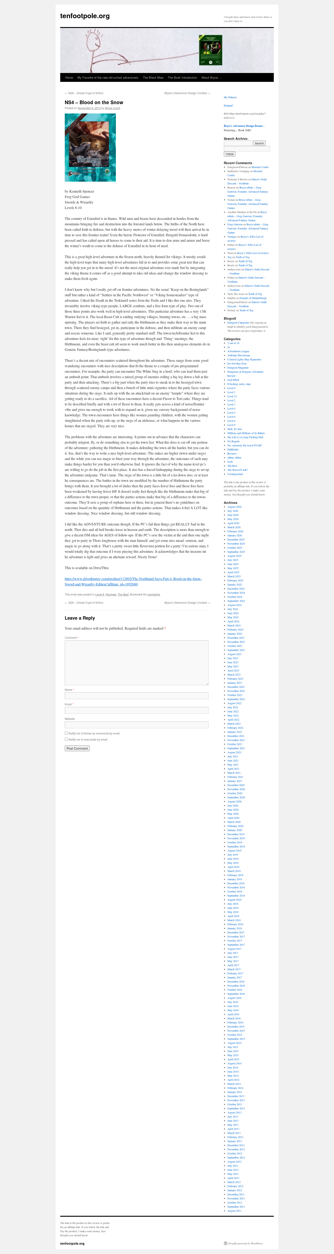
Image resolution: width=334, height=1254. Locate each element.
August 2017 (234, 948)
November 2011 (236, 1198)
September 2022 (236, 699)
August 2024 (234, 605)
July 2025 (232, 560)
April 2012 (233, 1178)
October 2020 (234, 793)
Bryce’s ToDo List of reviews (253, 253)
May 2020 (233, 813)
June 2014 (233, 1071)
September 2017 (236, 944)
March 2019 (234, 871)
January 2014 (234, 1092)
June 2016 (233, 1006)
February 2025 (235, 580)
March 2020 (234, 822)
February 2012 (235, 1186)
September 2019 (236, 846)
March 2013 (234, 1133)
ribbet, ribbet (234, 457)
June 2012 (233, 1169)
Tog (229, 257)
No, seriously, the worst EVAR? (244, 445)
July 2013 (232, 1116)
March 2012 (234, 1182)
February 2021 (235, 777)
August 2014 (234, 1063)
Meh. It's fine (234, 429)
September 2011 (236, 1206)
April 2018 (233, 916)
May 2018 (233, 912)
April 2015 (233, 1059)
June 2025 (233, 564)
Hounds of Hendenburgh (253, 298)
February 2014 (235, 1088)
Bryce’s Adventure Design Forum (243, 126)
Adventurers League (238, 351)
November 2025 (236, 543)
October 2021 (234, 744)
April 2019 (233, 867)
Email (69, 704)
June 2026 (233, 515)
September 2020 (236, 797)
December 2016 (235, 981)
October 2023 (234, 646)
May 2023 (233, 666)
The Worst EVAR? (237, 470)
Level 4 (231, 408)
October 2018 (234, 891)
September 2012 (236, 1157)
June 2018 (233, 908)
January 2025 (234, 584)
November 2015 (236, 1030)
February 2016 (235, 1022)
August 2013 (234, 1112)
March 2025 (234, 576)
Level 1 (231, 392)
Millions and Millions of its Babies (246, 433)
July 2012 (232, 1165)
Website (70, 719)
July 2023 (232, 658)
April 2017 (233, 965)
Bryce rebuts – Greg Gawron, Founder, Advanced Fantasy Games (247, 191)
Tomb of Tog (242, 257)
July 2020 (232, 805)
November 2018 (236, 887)
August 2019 (234, 850)
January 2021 (234, 781)
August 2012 (234, 1161)
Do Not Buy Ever (237, 363)
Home (69, 77)
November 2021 (236, 740)
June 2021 (233, 760)
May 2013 (233, 1124)
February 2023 (235, 678)
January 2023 (234, 682)
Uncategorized (235, 474)
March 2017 (234, 969)
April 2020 (233, 817)
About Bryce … (212, 77)
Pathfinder (233, 449)
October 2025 (234, 547)
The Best (123, 594)
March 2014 (234, 1084)
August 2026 (234, 506)
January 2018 (234, 928)
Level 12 (232, 396)
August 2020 (234, 801)
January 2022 (234, 732)
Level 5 (231, 412)
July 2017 (232, 953)
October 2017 (234, 940)
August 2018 (234, 899)
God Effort (233, 380)
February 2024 (235, 629)
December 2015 (235, 1026)
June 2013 (233, 1120)
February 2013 (235, 1137)
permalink (154, 594)
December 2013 (235, 1096)
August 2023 (234, 654)
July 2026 (232, 511)
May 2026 (233, 519)
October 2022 (234, 695)
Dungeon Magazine (238, 367)
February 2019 (235, 875)
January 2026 (234, 535)
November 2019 (236, 838)
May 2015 (233, 1055)
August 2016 (234, 998)
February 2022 (235, 727)
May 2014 (233, 1075)
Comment (72, 637)
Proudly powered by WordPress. (246, 1243)
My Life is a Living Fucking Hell (245, 437)
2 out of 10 (233, 343)
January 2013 (234, 1141)
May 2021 (233, 764)
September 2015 (236, 1038)
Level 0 (231, 388)
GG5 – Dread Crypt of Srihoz (84, 93)
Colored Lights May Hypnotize (244, 359)
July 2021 (232, 756)
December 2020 (235, 785)
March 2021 (234, 772)
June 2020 (233, 809)
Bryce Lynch (112, 108)
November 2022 (236, 691)
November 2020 (236, 789)
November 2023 (236, 641)
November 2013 (236, 1100)
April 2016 (233, 1014)
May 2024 (233, 617)
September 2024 (236, 601)
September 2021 (236, 748)
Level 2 (231, 400)
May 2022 (233, 715)
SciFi (230, 461)
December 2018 (235, 883)
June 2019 (233, 858)
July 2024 (232, 609)
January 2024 (234, 633)
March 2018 (234, 920)
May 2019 (233, 862)
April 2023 (233, 670)
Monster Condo (260, 167)
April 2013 (233, 1129)
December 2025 (235, 539)
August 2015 (234, 1043)
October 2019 (234, 842)
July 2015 (232, 1047)
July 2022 (232, 707)
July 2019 (232, 854)
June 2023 (233, 662)
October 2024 (234, 596)
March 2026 (234, 527)
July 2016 (232, 1002)
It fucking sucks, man (239, 384)
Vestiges (232, 236)
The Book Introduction (182, 77)
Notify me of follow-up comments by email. (94, 733)
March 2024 (234, 625)
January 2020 (234, 830)
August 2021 (234, 752)
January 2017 (234, 977)
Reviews (111, 594)
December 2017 (235, 932)
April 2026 (233, 523)
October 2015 (234, 1034)
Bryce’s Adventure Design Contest (187, 93)
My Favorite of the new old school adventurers (107, 77)
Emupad (228, 105)
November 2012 (236, 1149)
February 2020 (235, 826)
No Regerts (233, 441)
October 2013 (234, 1104)
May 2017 (233, 961)
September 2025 (236, 551)
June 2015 (233, 1051)
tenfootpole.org (85, 15)
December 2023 (235, 637)
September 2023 (236, 650)
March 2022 (234, 723)
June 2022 (233, 711)
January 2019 (234, 879)
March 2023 (234, 674)
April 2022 (233, 719)
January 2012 (234, 1190)
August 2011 (234, 1210)
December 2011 (235, 1194)
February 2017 (235, 973)
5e (228, 347)
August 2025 (234, 556)
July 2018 (232, 903)
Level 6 (231, 416)
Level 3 (231, 404)
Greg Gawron (234, 224)
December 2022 (235, 687)
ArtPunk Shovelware (238, 355)
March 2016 (234, 1018)
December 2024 (235, 588)
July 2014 (232, 1067)
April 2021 (233, 768)
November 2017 (236, 936)
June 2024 (233, 613)
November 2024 (236, 592)
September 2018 (236, 895)
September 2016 (236, 993)
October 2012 (234, 1153)
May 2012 (233, 1174)
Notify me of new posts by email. (88, 739)
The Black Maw (153, 77)
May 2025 (233, 568)
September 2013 (236, 1108)
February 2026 (235, 531)
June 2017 (233, 957)
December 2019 (235, 834)
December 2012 (235, 1145)
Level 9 (231, 425)
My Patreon (230, 97)
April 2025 (233, 572)
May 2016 (233, 1010)
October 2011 (234, 1202)
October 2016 (234, 989)
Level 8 (99, 594)
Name (69, 689)
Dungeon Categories (238, 322)
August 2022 (234, 703)
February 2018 (235, 924)
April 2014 (233, 1079)
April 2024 (233, 621)
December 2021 (235, 736)
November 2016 (236, 985)
